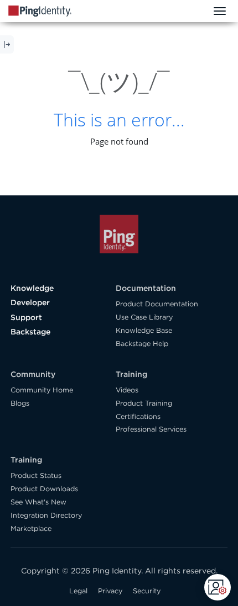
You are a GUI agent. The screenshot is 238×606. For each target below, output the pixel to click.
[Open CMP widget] (217, 587)
